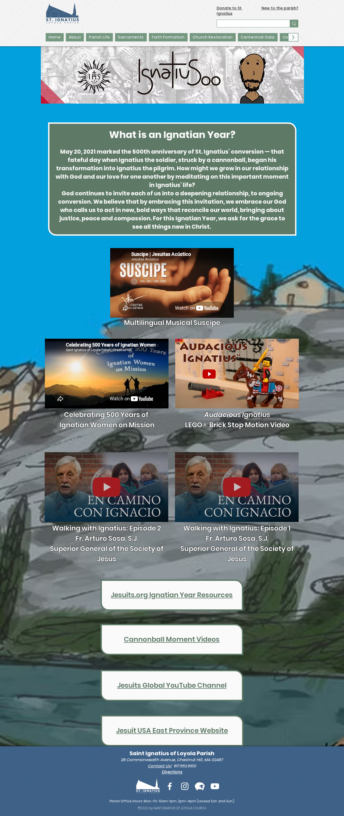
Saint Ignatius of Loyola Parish (172, 753)
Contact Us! (160, 766)
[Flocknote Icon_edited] (200, 786)
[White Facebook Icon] (170, 786)
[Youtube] (215, 786)
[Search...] (294, 23)
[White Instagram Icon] (185, 786)
